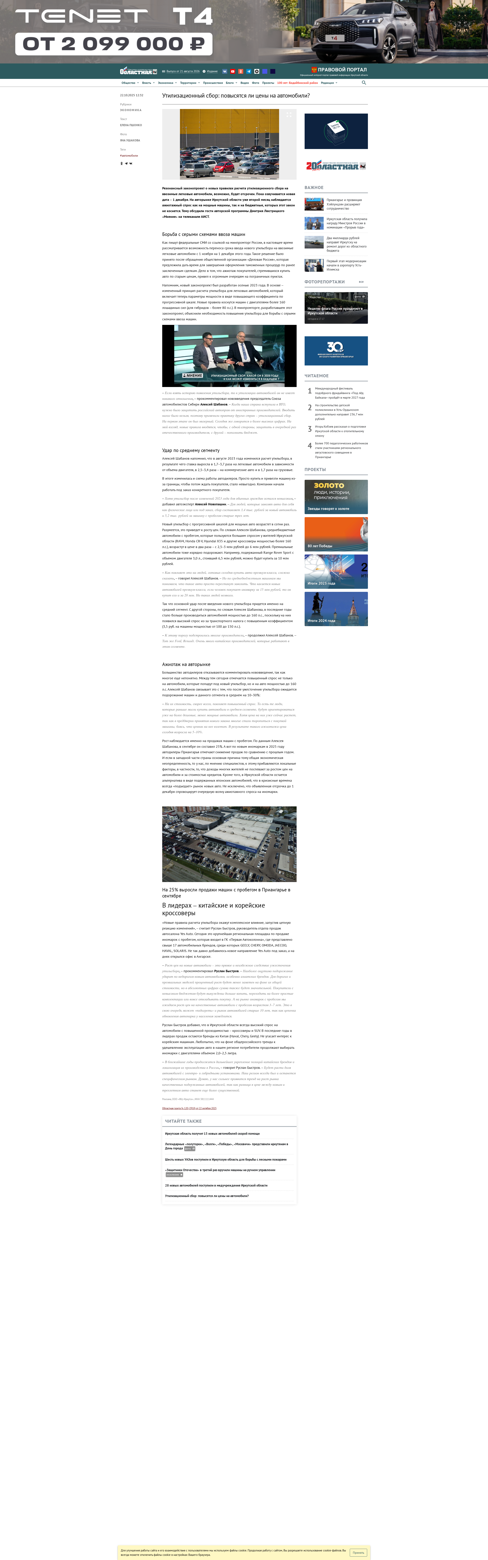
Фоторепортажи (325, 282)
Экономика (131, 110)
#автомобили (129, 155)
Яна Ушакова (130, 140)
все (361, 282)
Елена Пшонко (131, 125)
